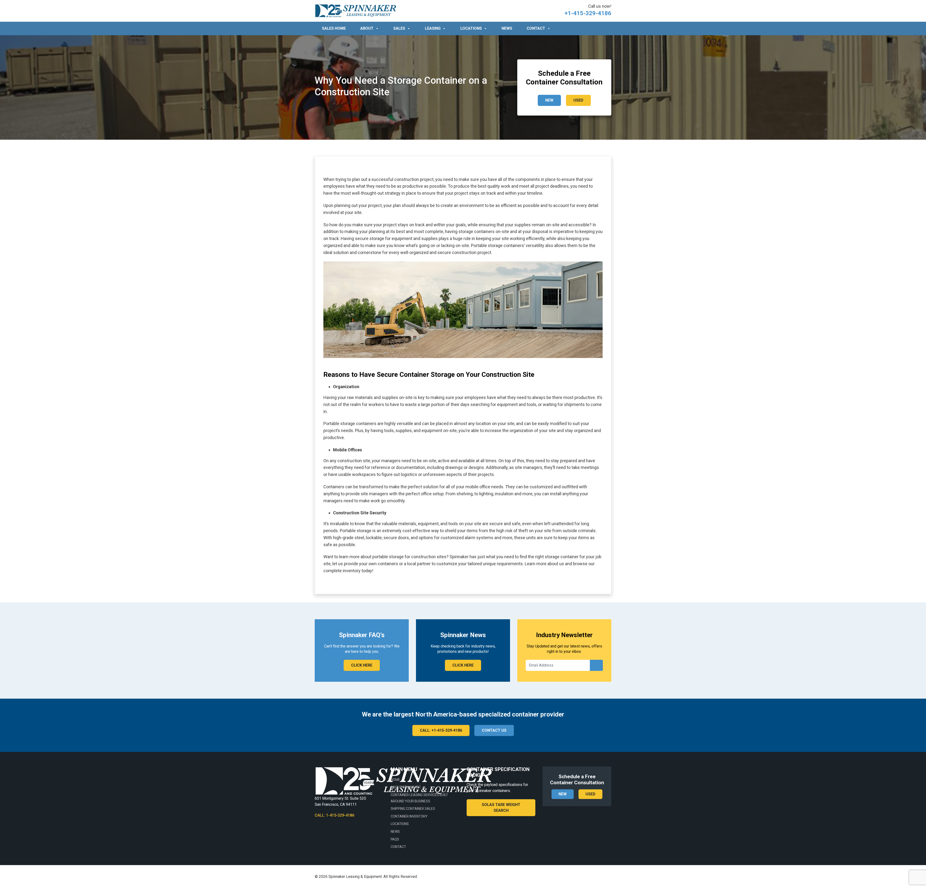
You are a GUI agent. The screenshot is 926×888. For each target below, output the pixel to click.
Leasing (433, 28)
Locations (471, 28)
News (507, 28)
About (367, 28)
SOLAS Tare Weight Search (501, 807)
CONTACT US (494, 730)
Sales (399, 28)
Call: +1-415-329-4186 (441, 730)
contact (536, 28)
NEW (549, 100)
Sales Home (334, 28)
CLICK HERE (361, 665)
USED (578, 100)
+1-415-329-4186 (588, 13)
